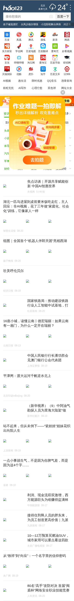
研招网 (67, 62)
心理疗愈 (37, 88)
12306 (67, 74)
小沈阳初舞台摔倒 (51, 24)
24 (61, 8)
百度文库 (55, 74)
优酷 (19, 74)
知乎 (43, 74)
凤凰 (19, 39)
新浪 (55, 39)
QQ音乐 (52, 80)
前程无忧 (8, 88)
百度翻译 (43, 51)
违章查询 (66, 80)
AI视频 (7, 80)
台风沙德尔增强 (29, 24)
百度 (7, 39)
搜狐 (43, 39)
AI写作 (22, 88)
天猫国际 (7, 74)
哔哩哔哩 (19, 62)
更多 (66, 113)
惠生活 (22, 80)
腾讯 (30, 39)
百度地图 (31, 51)
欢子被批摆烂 (10, 24)
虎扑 (30, 74)
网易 (67, 39)
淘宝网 (31, 62)
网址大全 (66, 88)
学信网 (19, 51)
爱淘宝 (43, 62)
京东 (7, 62)
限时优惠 (37, 80)
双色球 (52, 88)
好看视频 (67, 51)
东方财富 (7, 51)
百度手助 (55, 62)
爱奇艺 (55, 51)
